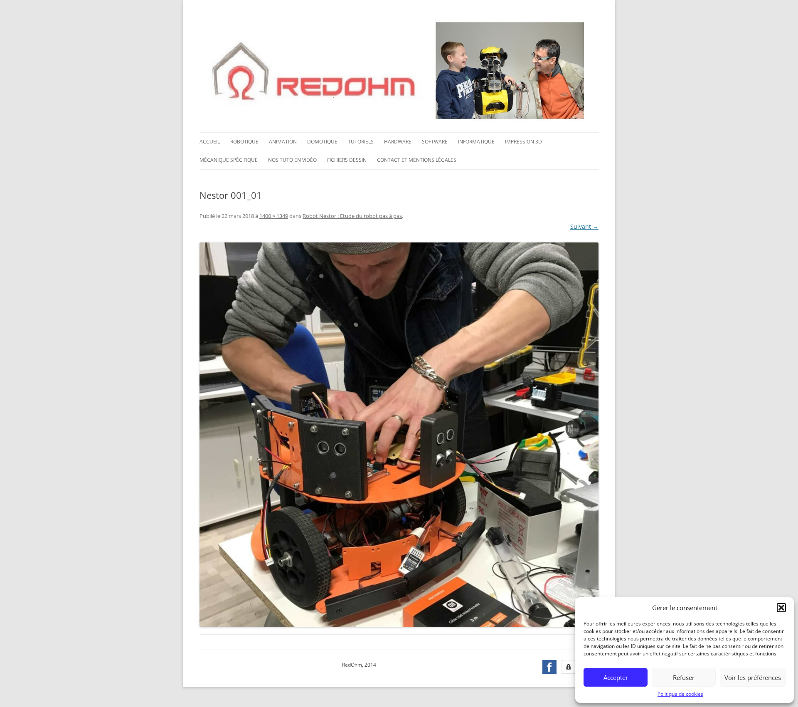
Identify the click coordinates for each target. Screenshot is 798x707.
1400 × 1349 (273, 216)
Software (435, 141)
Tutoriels (361, 141)
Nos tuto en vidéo (292, 159)
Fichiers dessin (347, 159)
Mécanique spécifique (229, 159)
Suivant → (584, 226)
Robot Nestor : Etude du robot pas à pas (352, 216)
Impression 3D (523, 141)
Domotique (322, 141)
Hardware (397, 141)
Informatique (476, 141)
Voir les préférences (752, 677)
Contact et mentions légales (416, 159)
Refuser (684, 677)
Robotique (244, 141)
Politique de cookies (680, 693)
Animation (283, 141)
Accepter (615, 677)
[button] (781, 607)
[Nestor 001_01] (399, 434)
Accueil (210, 141)
